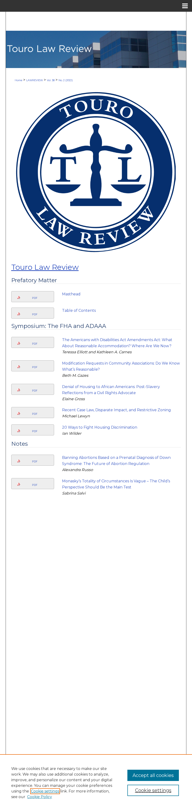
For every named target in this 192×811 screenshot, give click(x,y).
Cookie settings (45, 791)
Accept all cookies (153, 775)
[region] (96, 782)
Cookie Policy (39, 797)
